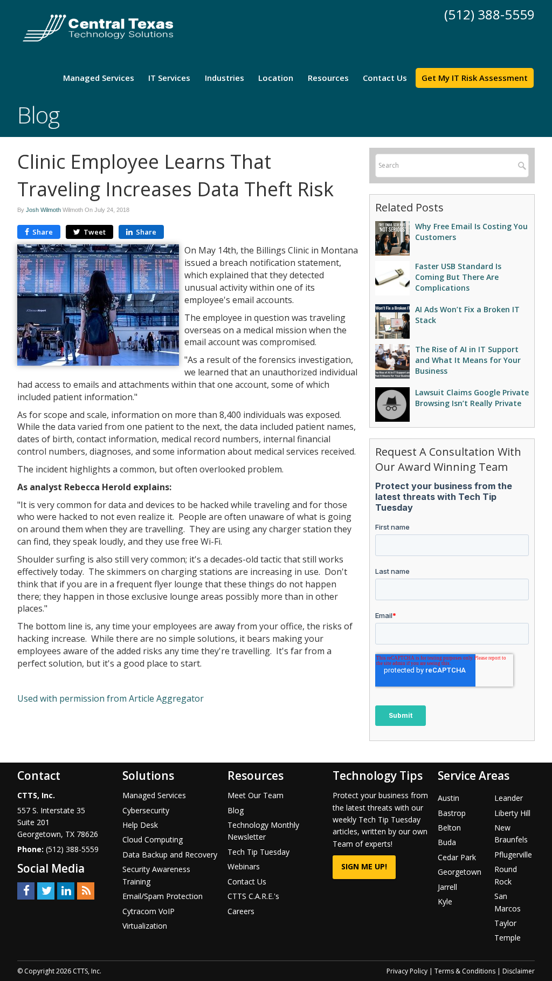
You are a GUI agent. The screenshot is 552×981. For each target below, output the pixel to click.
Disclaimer (518, 971)
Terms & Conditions (464, 971)
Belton (449, 827)
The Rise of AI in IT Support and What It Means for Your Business (468, 360)
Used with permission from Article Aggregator (110, 698)
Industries (224, 77)
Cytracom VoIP (148, 911)
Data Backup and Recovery (169, 854)
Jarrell (447, 887)
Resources (328, 77)
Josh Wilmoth (43, 210)
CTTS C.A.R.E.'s (253, 896)
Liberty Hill (512, 813)
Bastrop (452, 813)
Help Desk (140, 825)
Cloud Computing (152, 839)
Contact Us (385, 77)
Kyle (445, 901)
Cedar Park (457, 857)
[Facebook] (25, 890)
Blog (235, 810)
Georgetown (459, 872)
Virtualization (144, 926)
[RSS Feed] (85, 890)
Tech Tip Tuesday (258, 852)
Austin (448, 798)
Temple (507, 937)
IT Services (169, 77)
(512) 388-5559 (489, 14)
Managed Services (98, 77)
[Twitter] (45, 890)
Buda (447, 842)
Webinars (243, 866)
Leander (508, 798)
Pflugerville (513, 854)
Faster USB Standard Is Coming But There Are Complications (458, 277)
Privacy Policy (407, 971)
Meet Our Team (255, 795)
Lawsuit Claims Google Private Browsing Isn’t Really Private (472, 397)
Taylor (505, 923)
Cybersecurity (145, 810)
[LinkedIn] (65, 890)
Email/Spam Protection (162, 896)
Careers (240, 911)
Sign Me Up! (364, 866)
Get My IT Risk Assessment (475, 77)
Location (275, 77)
